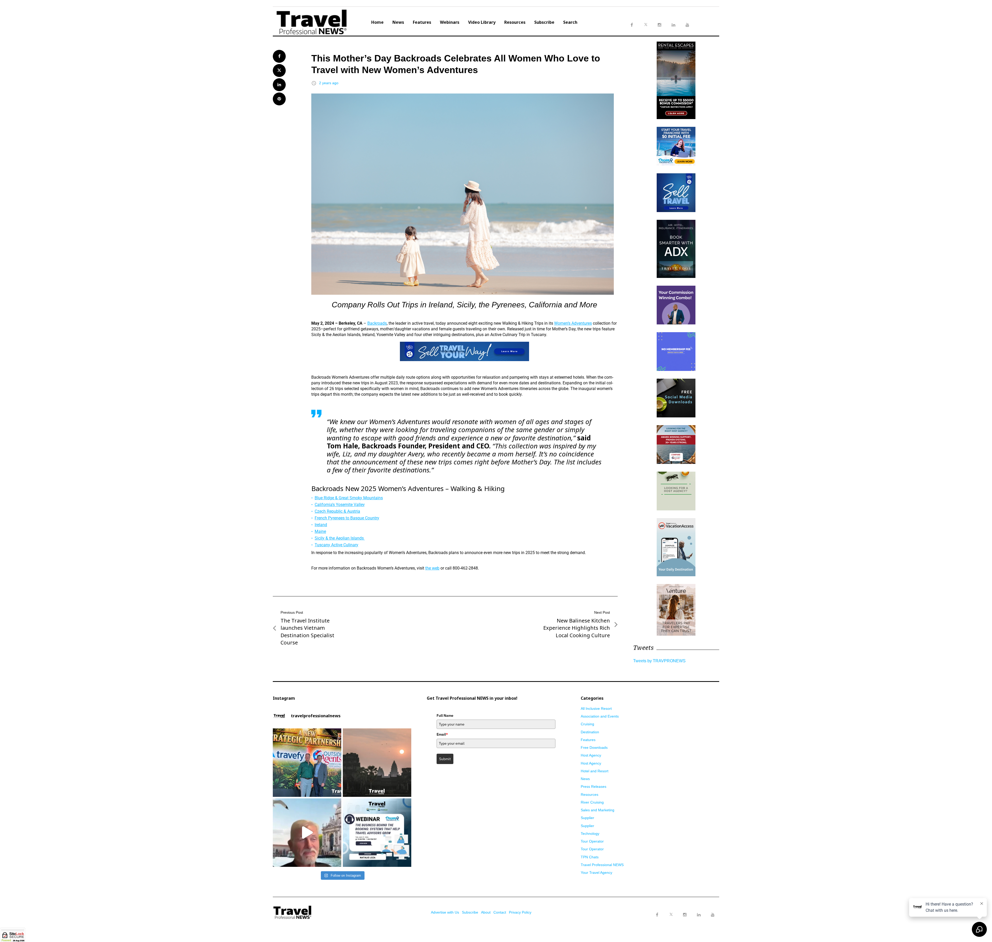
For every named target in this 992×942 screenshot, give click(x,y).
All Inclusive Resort (596, 708)
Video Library (481, 22)
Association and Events (600, 716)
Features (422, 22)
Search (570, 22)
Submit (445, 759)
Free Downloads (594, 747)
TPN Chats (590, 857)
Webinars (449, 22)
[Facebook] (656, 914)
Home (377, 22)
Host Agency (591, 755)
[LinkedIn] (698, 914)
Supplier (587, 818)
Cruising (587, 724)
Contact (499, 912)
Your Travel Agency (596, 872)
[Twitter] (670, 909)
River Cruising (592, 802)
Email (442, 734)
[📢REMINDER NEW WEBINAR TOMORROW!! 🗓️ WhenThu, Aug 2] (377, 832)
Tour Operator (592, 841)
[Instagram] (684, 914)
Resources (514, 22)
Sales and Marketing (597, 810)
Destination (590, 732)
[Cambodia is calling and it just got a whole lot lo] (377, 762)
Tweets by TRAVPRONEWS (659, 661)
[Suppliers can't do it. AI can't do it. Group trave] (307, 832)
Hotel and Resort (594, 771)
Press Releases (593, 786)
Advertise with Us (445, 912)
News (398, 22)
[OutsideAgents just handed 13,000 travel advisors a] (307, 762)
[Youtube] (712, 914)
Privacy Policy (520, 912)
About (486, 912)
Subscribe (544, 22)
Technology (590, 833)
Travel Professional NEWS (602, 865)
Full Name (445, 715)
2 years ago (328, 83)
